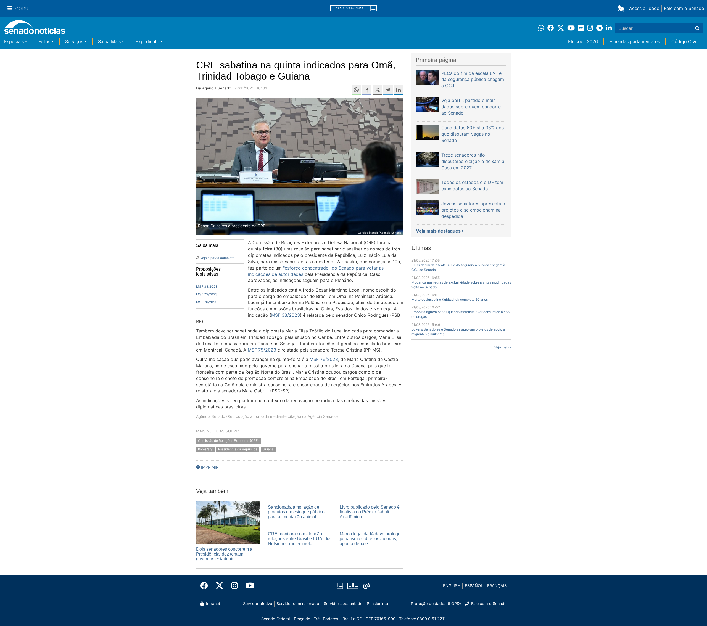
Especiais (14, 41)
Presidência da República (237, 449)
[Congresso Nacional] (353, 585)
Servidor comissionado (297, 603)
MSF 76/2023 (206, 302)
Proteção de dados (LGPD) (436, 603)
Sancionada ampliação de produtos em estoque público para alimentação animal (296, 512)
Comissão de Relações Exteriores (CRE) (228, 441)
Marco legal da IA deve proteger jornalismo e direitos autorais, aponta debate (371, 539)
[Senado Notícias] (34, 29)
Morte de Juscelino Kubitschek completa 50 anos (449, 299)
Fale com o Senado (684, 8)
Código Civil (684, 41)
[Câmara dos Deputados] (340, 585)
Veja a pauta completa (217, 258)
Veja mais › (502, 347)
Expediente (147, 41)
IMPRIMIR (209, 467)
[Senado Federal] (353, 8)
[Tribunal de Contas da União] (366, 585)
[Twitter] (219, 585)
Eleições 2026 (583, 41)
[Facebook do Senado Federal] (206, 585)
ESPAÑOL (474, 585)
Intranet (212, 603)
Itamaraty (205, 449)
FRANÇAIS (497, 585)
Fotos (44, 41)
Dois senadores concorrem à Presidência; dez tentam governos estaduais (224, 554)
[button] (622, 8)
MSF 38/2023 (207, 286)
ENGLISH (451, 585)
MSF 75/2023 (206, 294)
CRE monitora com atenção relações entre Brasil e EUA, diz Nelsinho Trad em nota (299, 539)
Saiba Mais (109, 41)
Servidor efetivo (257, 603)
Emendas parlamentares (635, 41)
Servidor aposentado (343, 603)
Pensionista (377, 603)
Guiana (268, 449)
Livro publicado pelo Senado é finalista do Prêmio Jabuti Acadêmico (370, 512)
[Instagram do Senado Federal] (234, 585)
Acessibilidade (644, 8)
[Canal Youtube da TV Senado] (248, 585)
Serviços (74, 41)
